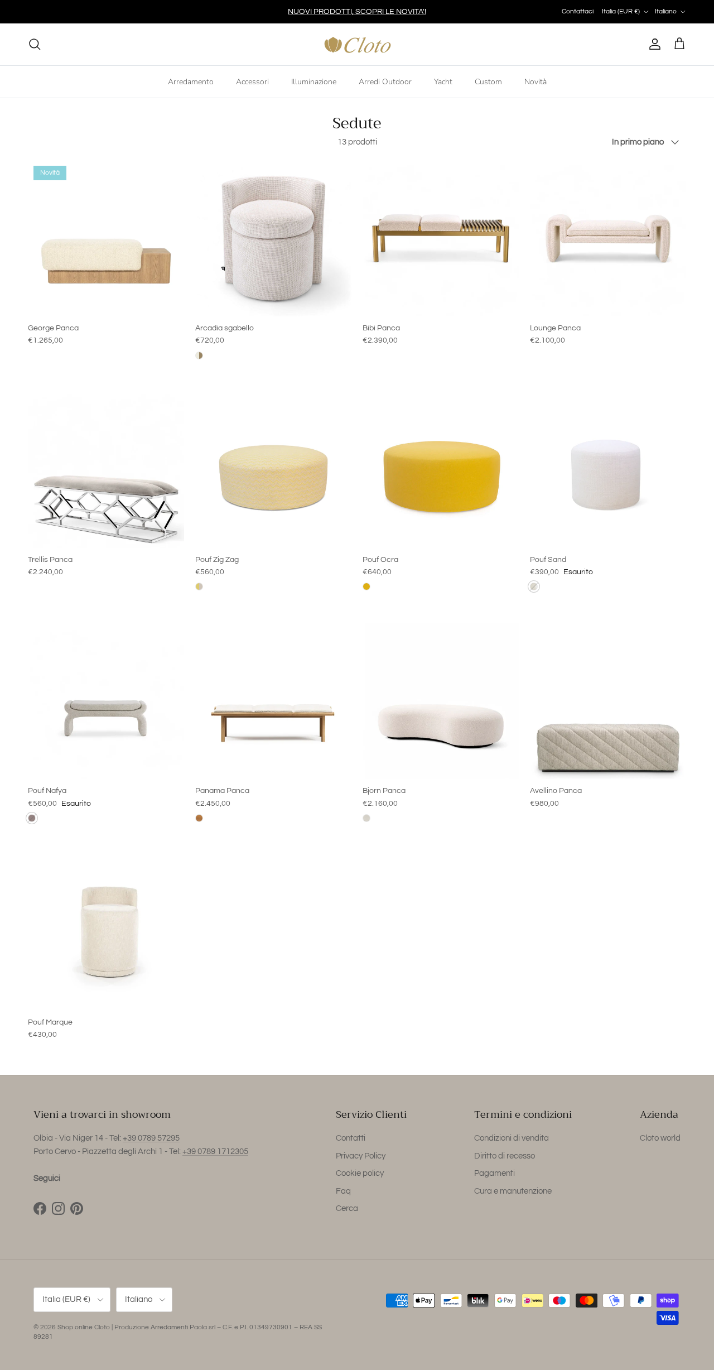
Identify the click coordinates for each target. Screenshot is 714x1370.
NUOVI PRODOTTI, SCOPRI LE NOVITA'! (357, 12)
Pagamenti (494, 1173)
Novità (535, 81)
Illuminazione (313, 81)
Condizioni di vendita (511, 1138)
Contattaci (578, 11)
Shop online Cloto (83, 1327)
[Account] (653, 44)
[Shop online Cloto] (357, 44)
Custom (488, 81)
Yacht (443, 81)
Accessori (252, 81)
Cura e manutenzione (513, 1191)
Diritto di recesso (504, 1156)
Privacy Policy (360, 1156)
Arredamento (191, 81)
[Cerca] (34, 44)
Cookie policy (360, 1173)
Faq (343, 1191)
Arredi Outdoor (385, 81)
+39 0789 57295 (151, 1138)
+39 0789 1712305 (215, 1151)
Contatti (350, 1138)
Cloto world (660, 1138)
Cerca (347, 1208)
